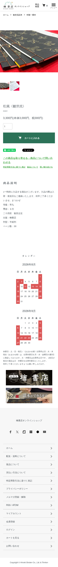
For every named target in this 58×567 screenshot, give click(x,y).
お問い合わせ (12, 545)
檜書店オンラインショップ (29, 420)
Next (54, 51)
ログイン (10, 529)
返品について (32, 166)
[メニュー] (53, 5)
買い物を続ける (46, 166)
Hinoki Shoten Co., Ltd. (30, 562)
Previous (3, 51)
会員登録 (10, 521)
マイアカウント (13, 513)
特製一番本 (31, 14)
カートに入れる (32, 137)
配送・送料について (16, 456)
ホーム (6, 14)
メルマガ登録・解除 (16, 496)
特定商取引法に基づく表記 (14, 166)
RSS (8, 505)
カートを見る (12, 537)
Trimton (45, 562)
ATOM (15, 505)
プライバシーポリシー (17, 488)
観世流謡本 (17, 14)
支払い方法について (16, 472)
